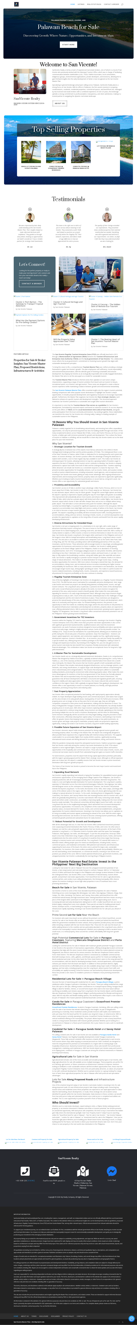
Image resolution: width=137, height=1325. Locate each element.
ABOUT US (25, 1316)
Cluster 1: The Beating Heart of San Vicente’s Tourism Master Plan (105, 341)
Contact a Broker (32, 283)
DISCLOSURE (43, 1316)
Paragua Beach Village (104, 982)
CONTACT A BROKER (111, 4)
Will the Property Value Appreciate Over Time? (64, 340)
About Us (60, 103)
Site (33, 1322)
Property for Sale (46, 1139)
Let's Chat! (112, 1180)
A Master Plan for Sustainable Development (75, 653)
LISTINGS (81, 4)
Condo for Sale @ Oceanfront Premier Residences (56, 168)
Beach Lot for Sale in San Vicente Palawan (31, 167)
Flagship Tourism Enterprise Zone (70, 577)
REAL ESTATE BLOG (94, 4)
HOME (72, 4)
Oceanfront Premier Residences (64, 1007)
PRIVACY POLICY (68, 1316)
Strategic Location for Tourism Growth (73, 446)
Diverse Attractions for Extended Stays (73, 523)
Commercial (36, 1139)
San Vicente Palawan (25, 309)
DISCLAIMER (55, 1316)
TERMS (33, 1316)
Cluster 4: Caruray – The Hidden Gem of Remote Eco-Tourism (105, 305)
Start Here (68, 45)
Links (42, 1322)
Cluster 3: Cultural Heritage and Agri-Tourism (68, 303)
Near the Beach (19, 1139)
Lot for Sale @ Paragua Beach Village (106, 147)
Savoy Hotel (56, 1037)
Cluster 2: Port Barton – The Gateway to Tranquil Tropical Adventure (29, 304)
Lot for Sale (10, 1139)
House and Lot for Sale (95, 1139)
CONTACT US (81, 1316)
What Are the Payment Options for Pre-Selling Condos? (30, 321)
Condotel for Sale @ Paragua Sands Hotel (81, 167)
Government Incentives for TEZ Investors (74, 617)
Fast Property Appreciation (67, 691)
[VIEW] (31, 1181)
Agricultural (62, 1139)
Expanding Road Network (66, 772)
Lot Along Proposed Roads (121, 1139)
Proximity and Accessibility (67, 484)
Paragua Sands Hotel (108, 1035)
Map (35, 1322)
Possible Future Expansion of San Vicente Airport (77, 727)
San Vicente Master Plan (22, 1322)
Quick (39, 1322)
